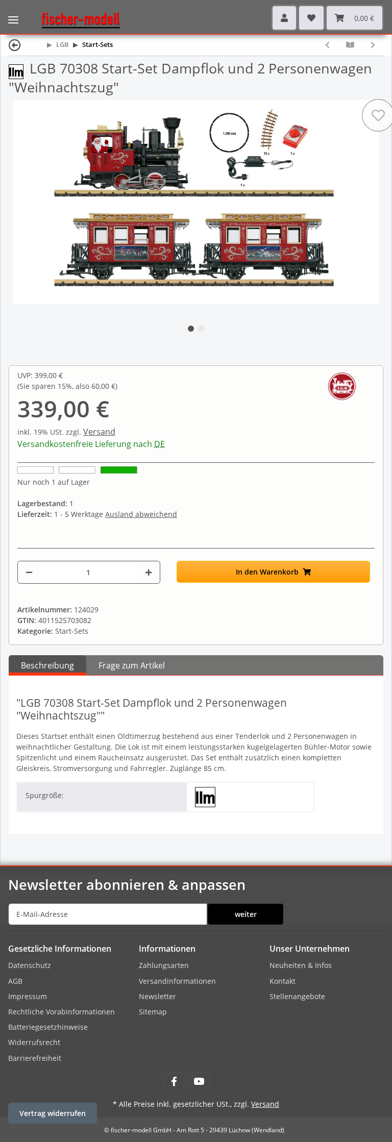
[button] (284, 18)
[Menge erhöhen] (148, 572)
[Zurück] (15, 44)
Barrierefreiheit (34, 1058)
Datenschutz (29, 965)
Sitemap (153, 1011)
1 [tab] (191, 329)
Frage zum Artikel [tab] (132, 665)
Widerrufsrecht (34, 1042)
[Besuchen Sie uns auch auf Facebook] (173, 1081)
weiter (246, 914)
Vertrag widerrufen (52, 1113)
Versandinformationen (177, 981)
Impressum (27, 996)
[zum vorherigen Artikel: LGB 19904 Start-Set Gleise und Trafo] (327, 45)
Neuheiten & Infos (301, 965)
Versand (99, 431)
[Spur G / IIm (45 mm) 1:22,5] (19, 71)
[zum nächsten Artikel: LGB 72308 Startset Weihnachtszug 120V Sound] (372, 45)
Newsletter (157, 996)
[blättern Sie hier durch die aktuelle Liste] (350, 45)
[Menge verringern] (29, 572)
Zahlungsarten (164, 965)
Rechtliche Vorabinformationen (61, 1011)
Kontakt (283, 981)
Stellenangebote (297, 996)
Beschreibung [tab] (47, 665)
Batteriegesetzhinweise (48, 1027)
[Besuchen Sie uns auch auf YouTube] (198, 1081)
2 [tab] (201, 329)
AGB (15, 981)
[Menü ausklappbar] (13, 12)
